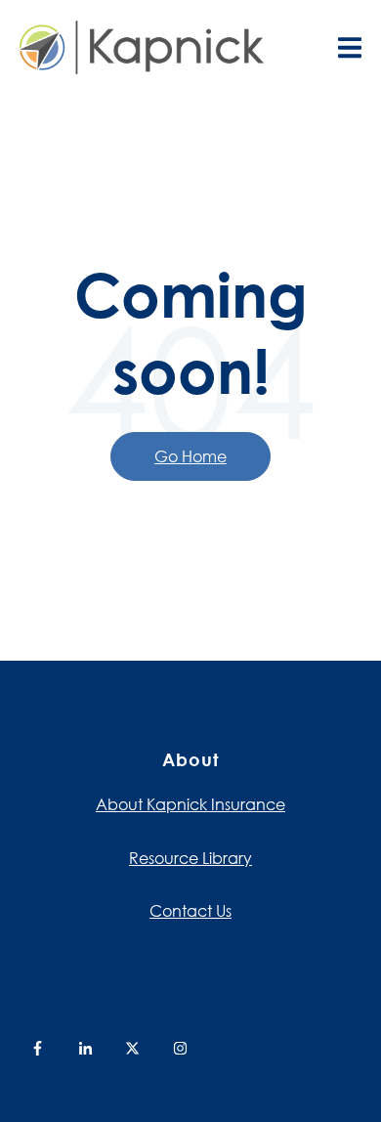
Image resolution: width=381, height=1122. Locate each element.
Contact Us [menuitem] (190, 910)
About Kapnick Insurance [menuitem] (190, 804)
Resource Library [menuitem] (190, 857)
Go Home (190, 456)
